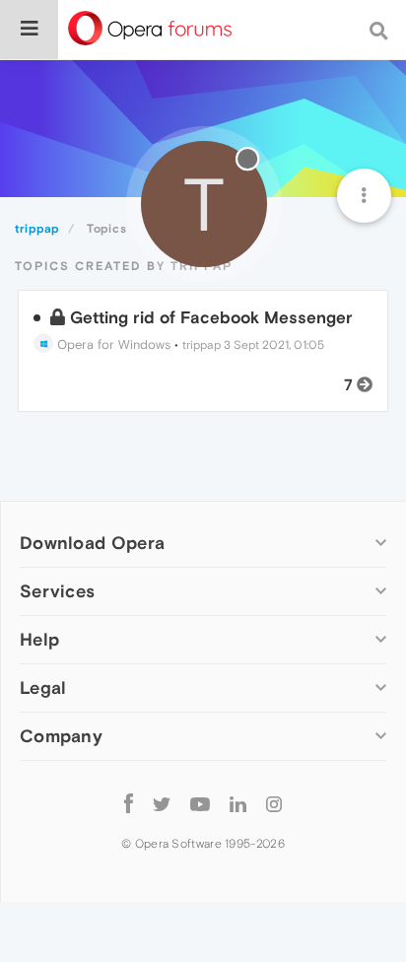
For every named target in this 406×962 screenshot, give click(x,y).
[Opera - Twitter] (161, 802)
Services (57, 591)
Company (61, 735)
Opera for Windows (111, 344)
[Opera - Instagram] (274, 802)
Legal (43, 687)
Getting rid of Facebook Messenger (211, 317)
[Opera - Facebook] (128, 802)
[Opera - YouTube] (200, 802)
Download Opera (92, 542)
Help (39, 639)
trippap (201, 345)
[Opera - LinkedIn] (238, 802)
